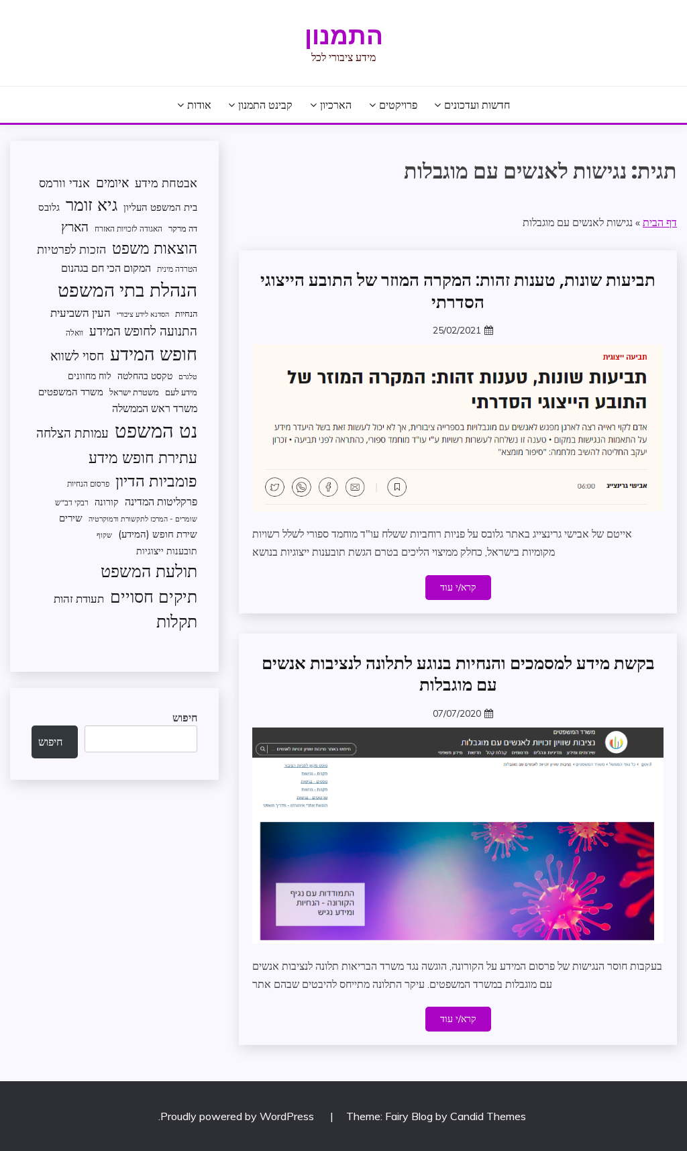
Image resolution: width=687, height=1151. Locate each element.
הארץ (75, 227)
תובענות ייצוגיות (166, 550)
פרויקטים (398, 104)
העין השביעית (80, 312)
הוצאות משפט (154, 248)
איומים (112, 182)
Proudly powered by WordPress (238, 1116)
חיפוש (184, 717)
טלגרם (187, 376)
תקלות (176, 621)
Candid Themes (488, 1116)
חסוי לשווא (77, 356)
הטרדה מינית (177, 269)
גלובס (49, 207)
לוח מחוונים (89, 375)
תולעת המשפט (149, 570)
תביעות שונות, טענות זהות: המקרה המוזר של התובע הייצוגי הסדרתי (457, 291)
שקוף (104, 535)
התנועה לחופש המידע (143, 331)
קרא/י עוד (458, 587)
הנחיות (186, 313)
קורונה (107, 501)
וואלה (74, 333)
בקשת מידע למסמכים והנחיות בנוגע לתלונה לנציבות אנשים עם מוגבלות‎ (458, 674)
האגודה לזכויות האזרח (128, 228)
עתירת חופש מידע (143, 457)
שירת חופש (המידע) (157, 534)
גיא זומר (91, 204)
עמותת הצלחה (72, 432)
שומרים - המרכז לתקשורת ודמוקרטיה (143, 518)
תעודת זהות (79, 598)
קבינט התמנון (265, 104)
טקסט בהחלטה (144, 375)
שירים (71, 517)
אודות (199, 104)
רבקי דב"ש (72, 502)
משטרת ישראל (134, 392)
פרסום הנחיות (88, 484)
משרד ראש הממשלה (154, 408)
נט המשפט (156, 430)
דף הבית (660, 222)
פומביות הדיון (156, 480)
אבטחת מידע (166, 183)
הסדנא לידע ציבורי (143, 314)
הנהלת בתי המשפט (127, 289)
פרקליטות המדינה (161, 501)
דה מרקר (182, 228)
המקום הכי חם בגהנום (106, 267)
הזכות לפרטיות (71, 249)
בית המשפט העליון (160, 207)
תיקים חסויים (153, 596)
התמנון (344, 35)
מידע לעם (181, 392)
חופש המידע (153, 353)
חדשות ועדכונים (477, 104)
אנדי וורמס (64, 183)
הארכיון (336, 104)
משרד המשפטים (70, 391)
